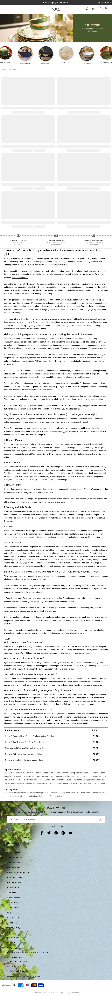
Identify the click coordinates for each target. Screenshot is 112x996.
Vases (10, 848)
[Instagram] (56, 833)
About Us (11, 893)
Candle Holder (61, 776)
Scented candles (15, 862)
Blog (9, 912)
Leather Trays (9, 783)
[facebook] (42, 833)
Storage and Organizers (26, 783)
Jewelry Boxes (43, 783)
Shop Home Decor (70, 783)
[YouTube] (70, 833)
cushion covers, (66, 319)
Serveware (30, 773)
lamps (54, 319)
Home (3, 70)
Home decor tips (10, 793)
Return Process (14, 937)
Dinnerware (13, 70)
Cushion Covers (14, 877)
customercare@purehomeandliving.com (28, 952)
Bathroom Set (73, 776)
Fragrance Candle (99, 776)
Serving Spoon (68, 773)
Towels (19, 780)
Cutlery (58, 773)
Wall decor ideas (84, 793)
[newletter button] (97, 819)
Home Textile (9, 780)
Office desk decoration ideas (29, 793)
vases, (37, 319)
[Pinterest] (63, 833)
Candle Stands (14, 882)
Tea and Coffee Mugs (44, 773)
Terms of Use (13, 923)
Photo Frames (55, 783)
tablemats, (78, 319)
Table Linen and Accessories (87, 773)
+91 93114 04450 (18, 961)
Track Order (103, 2)
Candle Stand (99, 783)
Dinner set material (50, 793)
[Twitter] (49, 833)
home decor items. (20, 278)
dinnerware (16, 265)
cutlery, (33, 284)
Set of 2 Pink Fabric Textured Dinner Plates (23, 754)
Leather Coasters (96, 780)
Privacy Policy (13, 928)
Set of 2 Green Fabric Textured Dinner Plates (24, 760)
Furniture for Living (80, 780)
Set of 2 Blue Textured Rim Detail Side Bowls (24, 742)
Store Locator (13, 897)
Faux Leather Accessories (33, 780)
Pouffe (68, 780)
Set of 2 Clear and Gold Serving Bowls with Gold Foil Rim (29, 736)
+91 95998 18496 (18, 971)
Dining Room (50, 780)
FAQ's (10, 932)
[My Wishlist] (99, 8)
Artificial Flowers (14, 857)
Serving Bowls (29, 776)
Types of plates (56, 796)
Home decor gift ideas (18, 796)
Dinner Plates (15, 776)
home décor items (22, 319)
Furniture (61, 780)
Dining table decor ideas (38, 796)
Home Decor (13, 843)
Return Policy (13, 902)
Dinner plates (9, 773)
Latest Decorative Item (45, 776)
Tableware (20, 773)
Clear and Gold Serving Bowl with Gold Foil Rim (25, 748)
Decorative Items (86, 783)
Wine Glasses (13, 853)
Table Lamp (85, 776)
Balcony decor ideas (67, 793)
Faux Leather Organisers (18, 872)
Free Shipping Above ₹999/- (56, 2)
